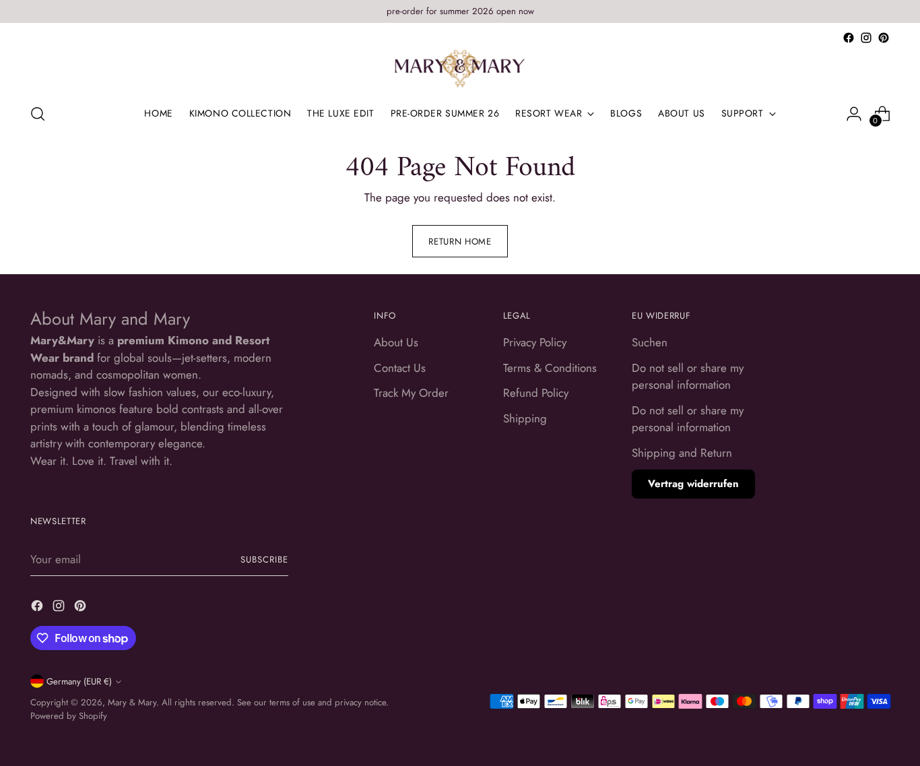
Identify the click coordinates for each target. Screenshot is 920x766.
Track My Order (411, 393)
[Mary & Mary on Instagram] (866, 38)
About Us (396, 342)
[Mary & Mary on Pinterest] (884, 38)
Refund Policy (535, 393)
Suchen (649, 342)
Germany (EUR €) (79, 681)
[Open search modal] (37, 113)
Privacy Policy (534, 342)
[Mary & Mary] (460, 69)
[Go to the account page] (854, 113)
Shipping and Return (682, 453)
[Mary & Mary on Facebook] (849, 38)
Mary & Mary (132, 702)
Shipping (525, 418)
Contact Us (400, 368)
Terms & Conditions (550, 368)
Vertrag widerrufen (693, 483)
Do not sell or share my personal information (688, 376)
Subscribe (264, 559)
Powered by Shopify (68, 715)
